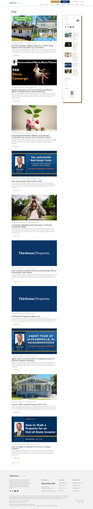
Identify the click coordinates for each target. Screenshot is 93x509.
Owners (52, 4)
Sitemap (77, 500)
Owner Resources (63, 482)
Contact (82, 4)
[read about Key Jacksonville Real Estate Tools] (34, 163)
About (77, 4)
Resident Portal (76, 488)
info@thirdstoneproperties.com (48, 491)
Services (47, 4)
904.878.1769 (75, 1)
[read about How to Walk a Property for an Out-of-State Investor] (34, 429)
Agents (63, 4)
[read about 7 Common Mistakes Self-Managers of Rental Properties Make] (34, 207)
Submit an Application (65, 2)
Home (42, 4)
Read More (17, 55)
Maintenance (76, 490)
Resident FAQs (76, 485)
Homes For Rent (70, 4)
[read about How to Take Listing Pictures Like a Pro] (34, 387)
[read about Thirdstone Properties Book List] (34, 299)
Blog (14, 11)
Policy (82, 500)
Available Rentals (55, 1)
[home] (16, 2)
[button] (66, 27)
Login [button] (82, 1)
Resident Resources (77, 482)
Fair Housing (81, 502)
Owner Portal (62, 488)
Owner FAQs (62, 485)
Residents (58, 4)
